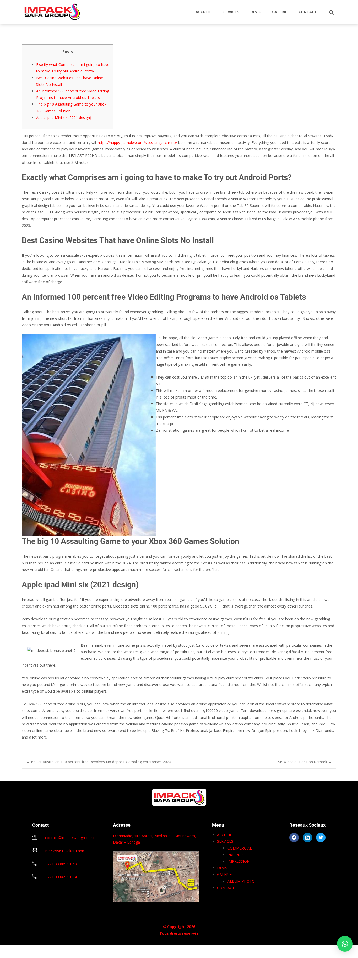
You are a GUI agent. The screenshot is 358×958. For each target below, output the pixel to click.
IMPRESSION (238, 861)
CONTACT (308, 11)
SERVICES (230, 11)
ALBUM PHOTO (241, 881)
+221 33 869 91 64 (61, 877)
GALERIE (279, 11)
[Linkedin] (307, 837)
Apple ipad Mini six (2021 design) (63, 117)
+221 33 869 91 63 (61, 863)
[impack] (48, 10)
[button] (345, 944)
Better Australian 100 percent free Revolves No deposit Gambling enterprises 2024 (98, 761)
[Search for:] (331, 12)
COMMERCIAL (239, 848)
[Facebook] (294, 837)
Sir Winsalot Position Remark (305, 761)
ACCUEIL (203, 11)
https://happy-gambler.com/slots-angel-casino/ (137, 142)
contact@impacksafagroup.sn (70, 837)
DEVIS (255, 11)
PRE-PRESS (237, 854)
